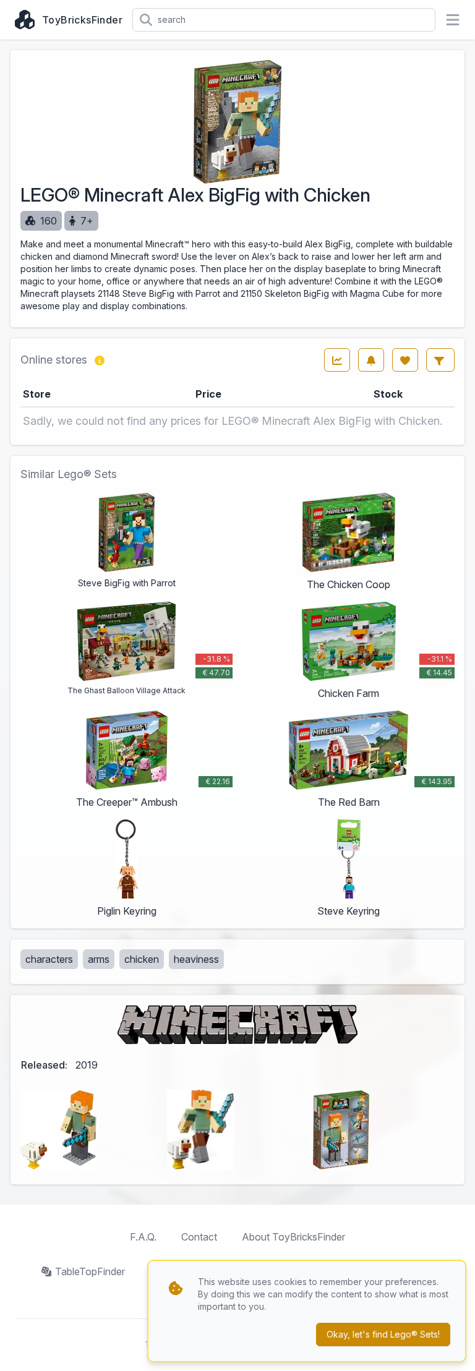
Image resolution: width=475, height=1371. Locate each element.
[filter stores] (440, 360)
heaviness (196, 959)
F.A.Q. (143, 1237)
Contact (199, 1237)
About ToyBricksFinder (293, 1237)
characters (49, 959)
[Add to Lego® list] (405, 360)
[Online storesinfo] (99, 360)
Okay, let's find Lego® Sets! (383, 1334)
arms (98, 959)
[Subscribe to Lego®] (371, 360)
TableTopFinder (90, 1271)
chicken (141, 959)
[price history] (337, 360)
